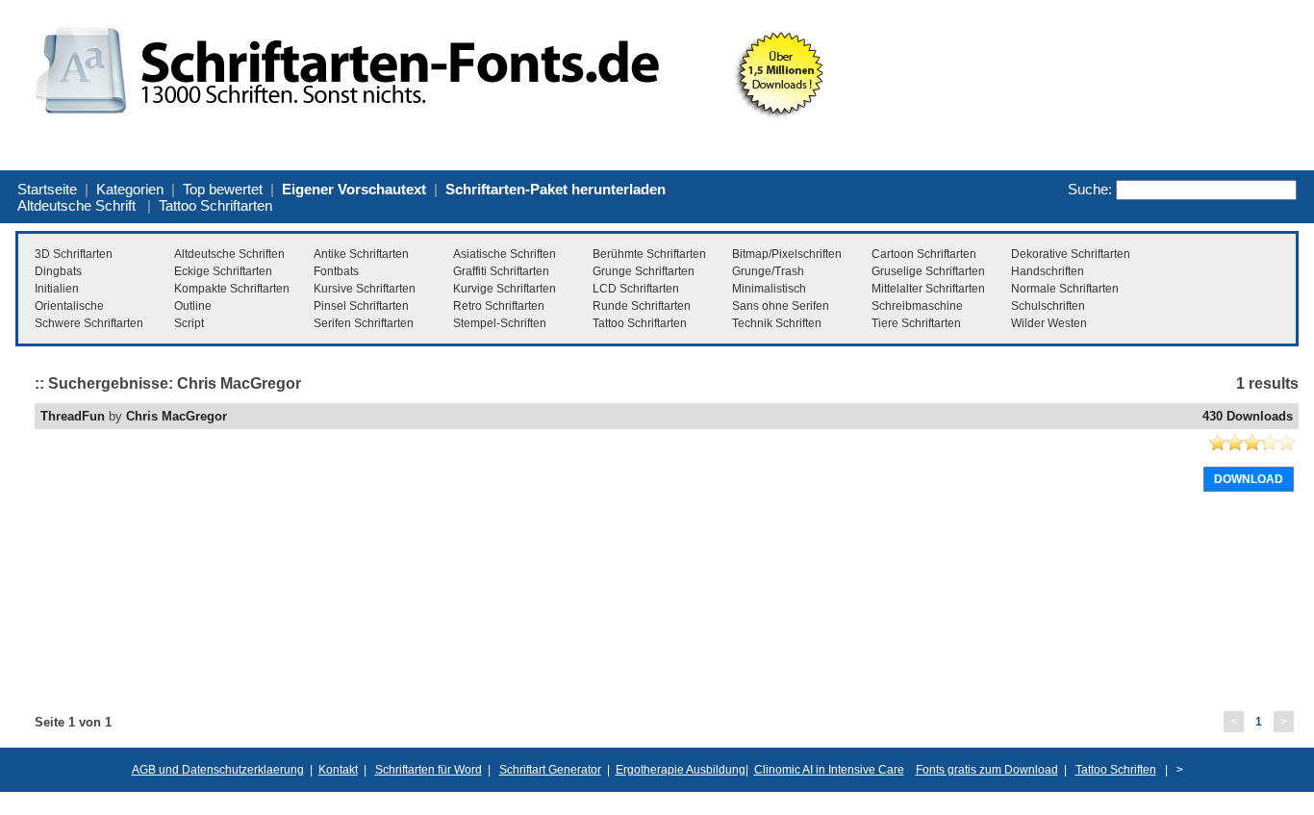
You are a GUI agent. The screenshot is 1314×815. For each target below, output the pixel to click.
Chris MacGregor (176, 416)
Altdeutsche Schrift (76, 205)
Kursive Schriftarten (365, 288)
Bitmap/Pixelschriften (787, 254)
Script (189, 323)
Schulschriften (1048, 306)
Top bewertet (223, 189)
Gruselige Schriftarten (928, 271)
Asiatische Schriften (504, 254)
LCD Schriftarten (636, 288)
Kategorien (130, 189)
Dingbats (58, 271)
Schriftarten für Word (428, 770)
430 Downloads (1247, 416)
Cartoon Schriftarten (924, 254)
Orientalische (69, 306)
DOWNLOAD (1248, 479)
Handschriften (1047, 271)
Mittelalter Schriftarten (928, 288)
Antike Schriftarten (361, 254)
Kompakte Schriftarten (232, 288)
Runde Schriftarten (642, 306)
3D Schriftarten (74, 254)
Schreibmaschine (917, 306)
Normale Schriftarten (1065, 288)
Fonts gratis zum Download (987, 770)
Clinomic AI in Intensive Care (829, 770)
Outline (193, 306)
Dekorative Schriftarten (1070, 254)
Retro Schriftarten (498, 306)
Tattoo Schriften (1115, 770)
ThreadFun (72, 416)
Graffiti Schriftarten (501, 271)
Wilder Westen (1049, 323)
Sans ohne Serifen (780, 306)
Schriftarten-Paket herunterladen (555, 189)
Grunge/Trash (768, 271)
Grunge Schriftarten (644, 271)
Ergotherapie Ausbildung (680, 770)
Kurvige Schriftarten (504, 288)
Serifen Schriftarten (364, 323)
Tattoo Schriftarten (215, 205)
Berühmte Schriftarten (649, 254)
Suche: (1090, 189)
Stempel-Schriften (499, 323)
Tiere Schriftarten (916, 323)
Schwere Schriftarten (89, 323)
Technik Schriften (776, 323)
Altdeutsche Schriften (229, 254)
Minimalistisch (769, 288)
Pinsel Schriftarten (361, 306)
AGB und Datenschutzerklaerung (218, 770)
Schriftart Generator (550, 770)
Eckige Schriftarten (223, 271)
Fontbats (336, 271)
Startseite (47, 189)
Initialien (57, 288)
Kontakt (338, 770)
